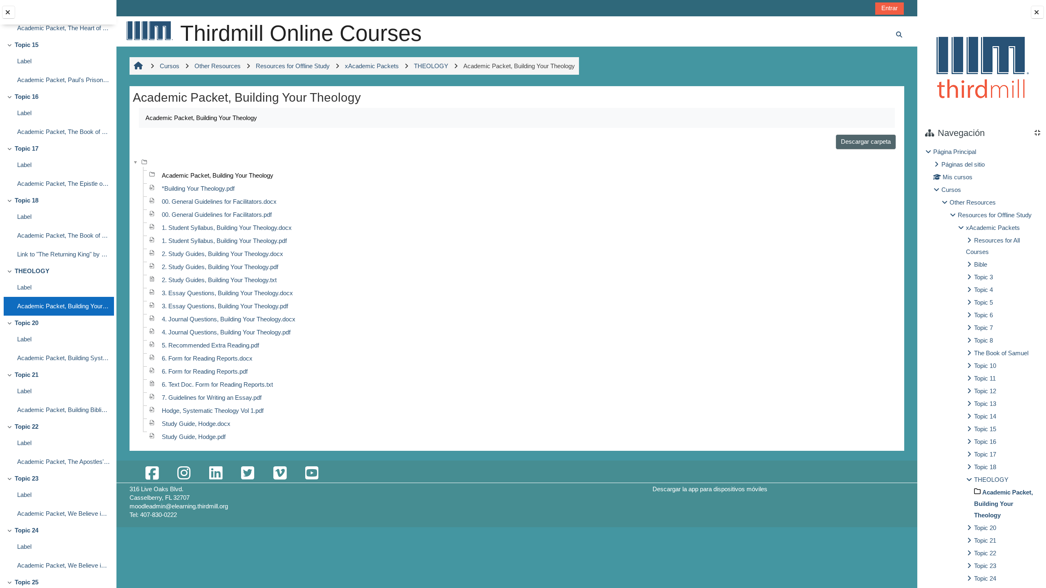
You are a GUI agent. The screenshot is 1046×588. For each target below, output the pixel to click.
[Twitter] (248, 473)
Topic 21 (26, 374)
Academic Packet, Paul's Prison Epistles (63, 79)
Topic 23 (26, 478)
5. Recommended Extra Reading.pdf (210, 345)
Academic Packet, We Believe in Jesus (63, 565)
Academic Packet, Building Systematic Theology (63, 357)
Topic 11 (985, 378)
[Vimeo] (280, 473)
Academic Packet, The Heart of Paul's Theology (63, 27)
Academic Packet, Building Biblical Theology (63, 409)
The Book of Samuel (1001, 353)
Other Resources (973, 202)
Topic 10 (985, 365)
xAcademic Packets (993, 227)
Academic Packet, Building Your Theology (63, 306)
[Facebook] (152, 473)
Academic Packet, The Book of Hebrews (63, 131)
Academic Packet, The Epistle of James (63, 183)
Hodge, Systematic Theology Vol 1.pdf (213, 410)
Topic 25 (26, 582)
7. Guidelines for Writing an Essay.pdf (212, 397)
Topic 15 (26, 44)
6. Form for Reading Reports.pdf (205, 371)
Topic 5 (983, 302)
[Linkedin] (216, 473)
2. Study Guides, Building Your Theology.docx (222, 253)
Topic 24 (26, 530)
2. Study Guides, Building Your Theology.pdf (220, 266)
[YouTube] (312, 473)
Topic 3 (983, 277)
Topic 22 (26, 426)
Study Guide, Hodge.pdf (194, 436)
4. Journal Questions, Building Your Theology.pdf (226, 332)
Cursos (951, 189)
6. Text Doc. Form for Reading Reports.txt (217, 384)
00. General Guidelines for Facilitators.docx (219, 201)
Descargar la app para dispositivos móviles (710, 489)
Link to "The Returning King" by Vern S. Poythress (63, 254)
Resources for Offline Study (995, 215)
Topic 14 (985, 416)
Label (24, 61)
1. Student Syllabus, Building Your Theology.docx (227, 227)
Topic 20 (26, 322)
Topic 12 (985, 391)
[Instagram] (184, 473)
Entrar (889, 7)
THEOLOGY (32, 270)
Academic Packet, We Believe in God (63, 513)
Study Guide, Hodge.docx (196, 423)
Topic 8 (983, 340)
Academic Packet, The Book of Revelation (63, 235)
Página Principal (954, 151)
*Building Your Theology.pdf (198, 188)
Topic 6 (983, 315)
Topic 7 (983, 327)
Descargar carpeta (866, 141)
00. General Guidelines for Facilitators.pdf (217, 214)
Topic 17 (26, 148)
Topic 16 (26, 96)
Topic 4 (983, 289)
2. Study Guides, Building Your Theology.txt (219, 279)
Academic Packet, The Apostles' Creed (63, 461)
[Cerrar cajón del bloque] (1037, 12)
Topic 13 (985, 403)
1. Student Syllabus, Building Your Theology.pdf (224, 240)
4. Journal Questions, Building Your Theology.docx (228, 319)
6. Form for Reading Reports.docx (207, 358)
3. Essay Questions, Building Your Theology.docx (227, 293)
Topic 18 (26, 200)
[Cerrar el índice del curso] (8, 12)
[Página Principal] (149, 30)
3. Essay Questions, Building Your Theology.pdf (225, 306)
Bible (980, 264)
